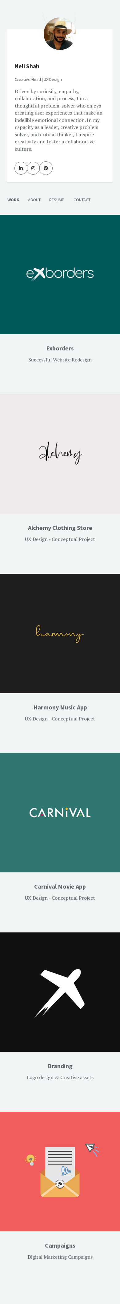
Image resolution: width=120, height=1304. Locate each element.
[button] (60, 354)
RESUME (56, 199)
